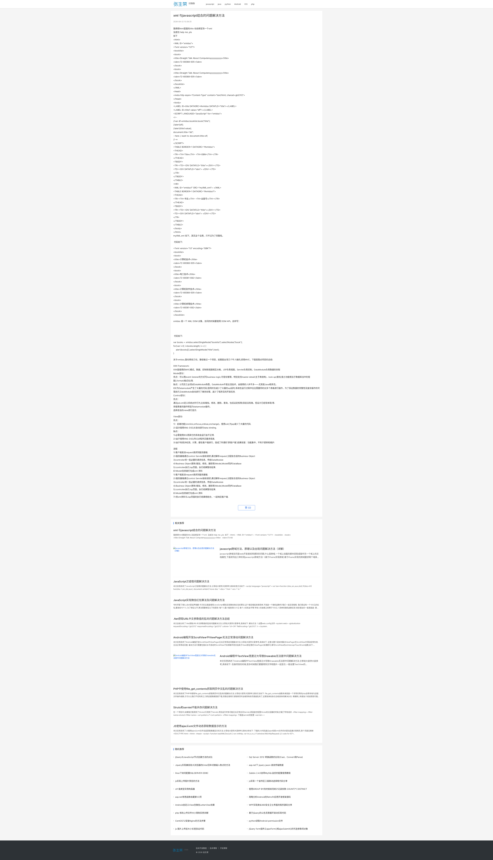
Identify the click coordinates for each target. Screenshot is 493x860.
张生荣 (205, 852)
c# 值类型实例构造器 (185, 789)
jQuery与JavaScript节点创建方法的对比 (193, 757)
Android (237, 4)
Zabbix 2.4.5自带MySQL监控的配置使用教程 (270, 773)
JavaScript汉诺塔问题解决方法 (191, 581)
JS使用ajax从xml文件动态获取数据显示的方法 (200, 726)
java (219, 4)
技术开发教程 (201, 848)
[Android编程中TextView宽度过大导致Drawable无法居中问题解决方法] (195, 668)
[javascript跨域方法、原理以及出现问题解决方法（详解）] (195, 560)
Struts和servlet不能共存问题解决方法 (195, 707)
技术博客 (213, 848)
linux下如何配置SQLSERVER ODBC (191, 773)
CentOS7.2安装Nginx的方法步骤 (190, 821)
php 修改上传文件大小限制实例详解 (191, 813)
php (252, 4)
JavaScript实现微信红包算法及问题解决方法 (199, 600)
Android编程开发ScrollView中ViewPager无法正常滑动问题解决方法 (213, 637)
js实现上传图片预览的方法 (187, 781)
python (228, 4)
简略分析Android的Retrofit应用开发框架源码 (270, 797)
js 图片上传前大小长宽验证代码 (189, 828)
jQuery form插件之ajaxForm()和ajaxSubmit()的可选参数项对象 (278, 828)
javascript (210, 4)
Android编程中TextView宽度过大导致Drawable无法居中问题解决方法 (261, 656)
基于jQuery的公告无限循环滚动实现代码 (267, 813)
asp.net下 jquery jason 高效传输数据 (266, 765)
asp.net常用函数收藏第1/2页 (188, 797)
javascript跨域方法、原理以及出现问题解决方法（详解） (253, 548)
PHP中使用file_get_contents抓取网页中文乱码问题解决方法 (208, 688)
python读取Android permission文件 (266, 821)
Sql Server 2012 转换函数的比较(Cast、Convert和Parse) (276, 757)
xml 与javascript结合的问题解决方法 (194, 530)
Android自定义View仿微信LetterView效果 (195, 805)
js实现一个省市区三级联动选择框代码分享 (268, 781)
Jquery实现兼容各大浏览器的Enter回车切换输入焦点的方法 (202, 765)
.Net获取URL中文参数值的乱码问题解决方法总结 (201, 618)
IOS (246, 4)
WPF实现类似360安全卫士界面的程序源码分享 (270, 805)
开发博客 (223, 848)
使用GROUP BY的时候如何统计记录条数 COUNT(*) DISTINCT (278, 789)
